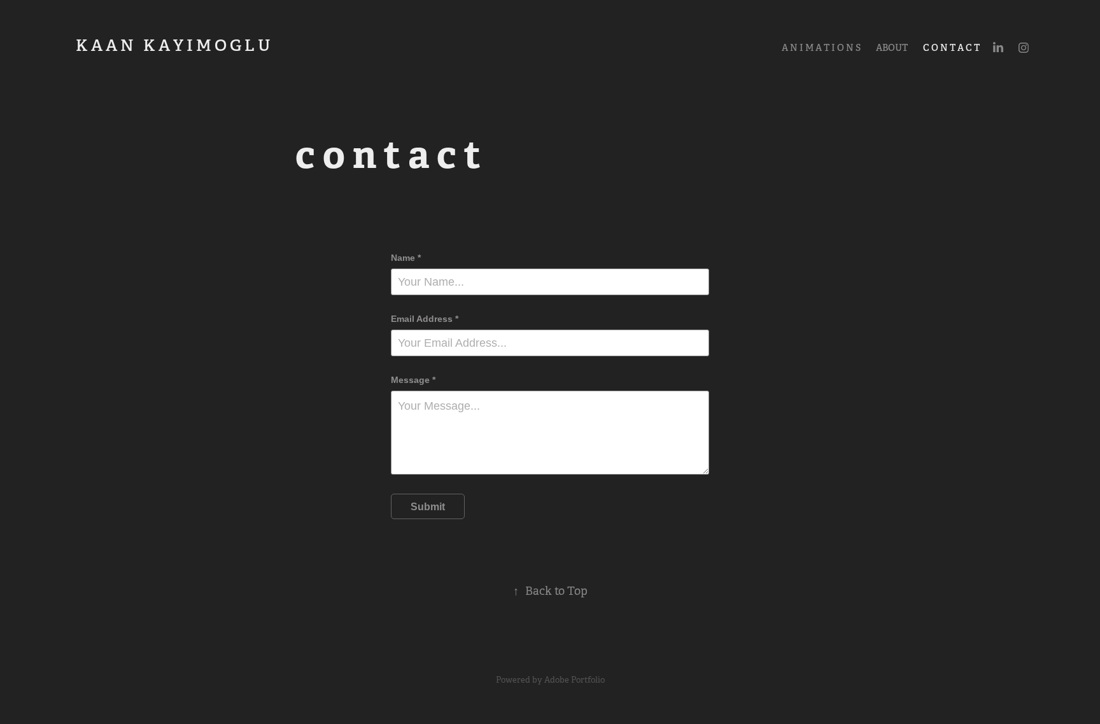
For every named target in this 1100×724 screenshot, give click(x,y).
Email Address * (424, 318)
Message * (413, 379)
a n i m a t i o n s (821, 47)
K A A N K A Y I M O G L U (187, 45)
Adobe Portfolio (574, 679)
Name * (406, 257)
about (892, 47)
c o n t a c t (951, 47)
